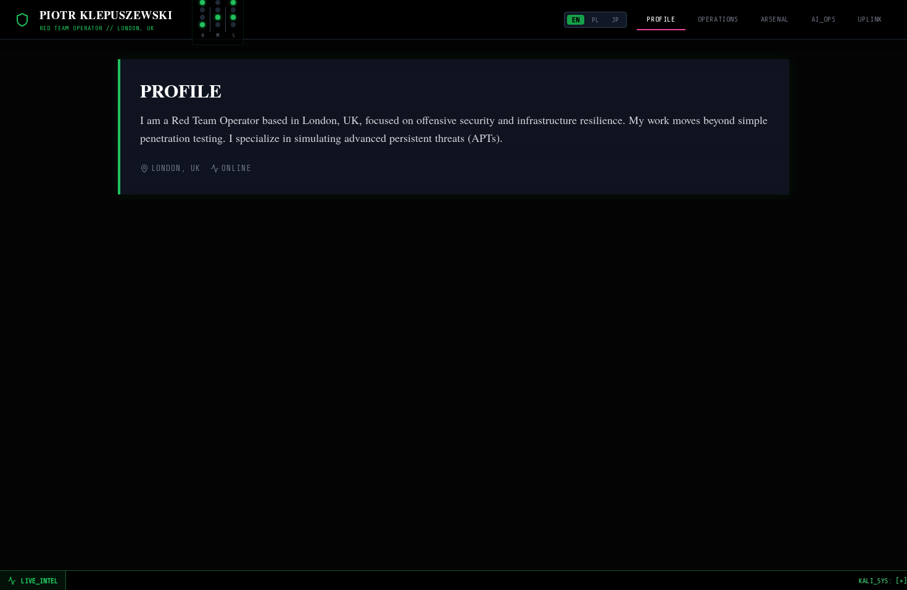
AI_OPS (823, 19)
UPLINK (870, 19)
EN (575, 19)
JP (615, 19)
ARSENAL (775, 19)
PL (595, 19)
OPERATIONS (718, 19)
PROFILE (661, 19)
